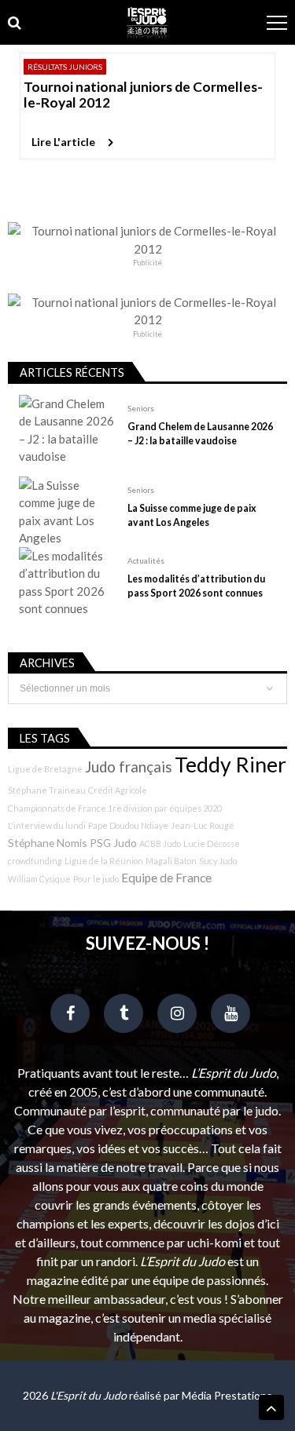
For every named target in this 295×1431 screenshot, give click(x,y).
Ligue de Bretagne (45, 769)
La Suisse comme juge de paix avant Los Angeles (191, 515)
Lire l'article (63, 141)
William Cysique (39, 879)
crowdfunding (35, 861)
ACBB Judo (160, 843)
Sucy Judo (218, 861)
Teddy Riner (230, 764)
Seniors (140, 408)
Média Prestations (227, 1395)
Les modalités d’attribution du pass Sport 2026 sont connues (196, 586)
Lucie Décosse (211, 843)
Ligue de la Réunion (104, 861)
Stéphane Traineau (47, 790)
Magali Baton (171, 861)
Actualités (145, 560)
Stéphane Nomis (47, 842)
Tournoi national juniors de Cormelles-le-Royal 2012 (143, 94)
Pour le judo (96, 879)
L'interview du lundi (47, 825)
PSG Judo (113, 842)
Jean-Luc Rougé (202, 825)
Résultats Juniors (65, 66)
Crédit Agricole (117, 790)
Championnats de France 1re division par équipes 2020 (115, 808)
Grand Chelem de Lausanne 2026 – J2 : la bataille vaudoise (200, 434)
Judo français (128, 767)
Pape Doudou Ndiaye (128, 825)
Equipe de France (166, 878)
